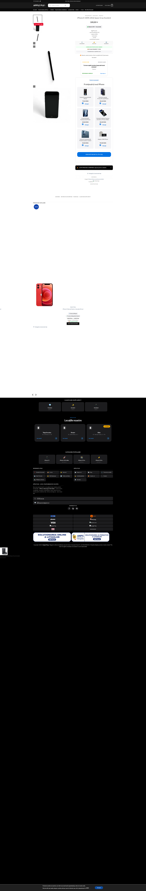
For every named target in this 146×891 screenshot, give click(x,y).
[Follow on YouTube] (40, 1)
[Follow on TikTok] (36, 1)
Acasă (35, 9)
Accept (99, 887)
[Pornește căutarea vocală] (65, 5)
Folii (82, 9)
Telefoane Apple (43, 9)
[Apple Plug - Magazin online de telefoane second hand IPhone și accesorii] (39, 5)
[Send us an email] (37, 1)
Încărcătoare (89, 9)
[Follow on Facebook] (33, 1)
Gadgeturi (71, 9)
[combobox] (59, 5)
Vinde (52, 9)
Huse (77, 9)
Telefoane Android (61, 9)
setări (87, 887)
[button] (99, 5)
